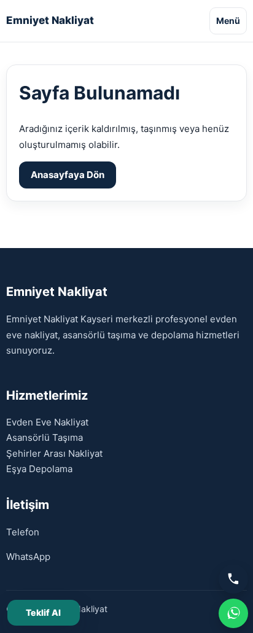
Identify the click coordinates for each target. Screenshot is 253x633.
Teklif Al (43, 612)
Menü (228, 20)
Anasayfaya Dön (67, 175)
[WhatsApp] (233, 613)
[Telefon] (233, 579)
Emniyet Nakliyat (50, 20)
